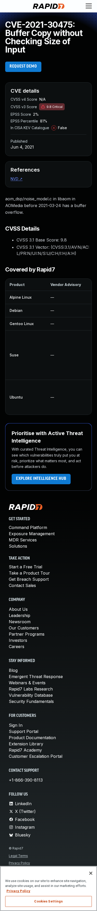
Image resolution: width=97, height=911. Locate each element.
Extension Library (26, 743)
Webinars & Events (27, 682)
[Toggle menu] (89, 6)
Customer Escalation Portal (35, 756)
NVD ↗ (17, 179)
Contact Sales (22, 585)
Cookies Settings (48, 901)
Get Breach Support (29, 579)
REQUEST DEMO (23, 66)
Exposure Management (32, 533)
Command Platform (28, 527)
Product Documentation (32, 737)
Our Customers (24, 627)
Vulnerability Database (31, 695)
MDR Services (23, 539)
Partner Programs (26, 634)
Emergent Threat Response (36, 676)
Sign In (16, 725)
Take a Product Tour (29, 573)
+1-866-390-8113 (26, 780)
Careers (16, 646)
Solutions (18, 546)
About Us (18, 609)
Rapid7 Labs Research (31, 689)
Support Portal (23, 731)
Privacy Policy (19, 863)
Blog (13, 670)
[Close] (90, 873)
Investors (18, 640)
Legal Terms (18, 856)
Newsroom (20, 621)
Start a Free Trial (25, 566)
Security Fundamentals (31, 701)
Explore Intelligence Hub (41, 479)
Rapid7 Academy (25, 750)
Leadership (19, 615)
